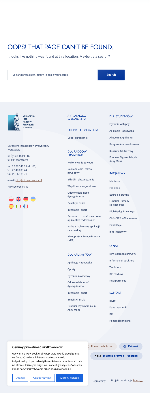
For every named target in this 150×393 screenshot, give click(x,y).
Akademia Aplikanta (121, 138)
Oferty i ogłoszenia (83, 130)
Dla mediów (116, 274)
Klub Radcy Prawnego (121, 211)
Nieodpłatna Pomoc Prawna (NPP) (84, 238)
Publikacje (115, 225)
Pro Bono (114, 188)
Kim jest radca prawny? (122, 254)
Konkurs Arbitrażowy (121, 151)
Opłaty (71, 269)
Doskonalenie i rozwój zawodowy (80, 171)
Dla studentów (121, 116)
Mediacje (114, 181)
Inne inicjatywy (118, 232)
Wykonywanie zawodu (80, 163)
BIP (111, 314)
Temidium (115, 267)
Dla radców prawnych (77, 153)
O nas (114, 245)
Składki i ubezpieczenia (81, 180)
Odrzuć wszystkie (42, 377)
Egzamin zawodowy (79, 276)
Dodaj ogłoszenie (77, 138)
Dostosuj (20, 377)
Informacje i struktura (121, 261)
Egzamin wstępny (119, 124)
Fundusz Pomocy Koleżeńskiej (119, 203)
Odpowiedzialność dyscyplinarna (78, 195)
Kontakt (115, 292)
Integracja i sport (77, 210)
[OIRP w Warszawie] (33, 127)
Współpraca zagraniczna (82, 186)
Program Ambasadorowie (124, 144)
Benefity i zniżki (76, 203)
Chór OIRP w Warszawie (123, 218)
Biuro (112, 301)
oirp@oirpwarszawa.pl (29, 180)
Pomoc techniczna (120, 321)
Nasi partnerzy (117, 281)
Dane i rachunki (118, 307)
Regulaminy (99, 381)
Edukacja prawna (119, 195)
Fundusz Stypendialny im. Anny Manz (82, 308)
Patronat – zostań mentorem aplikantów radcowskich (84, 218)
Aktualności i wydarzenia (78, 117)
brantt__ (137, 380)
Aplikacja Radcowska (80, 263)
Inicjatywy (117, 173)
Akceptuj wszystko (69, 377)
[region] (47, 363)
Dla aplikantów (80, 254)
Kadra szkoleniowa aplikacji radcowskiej (84, 228)
